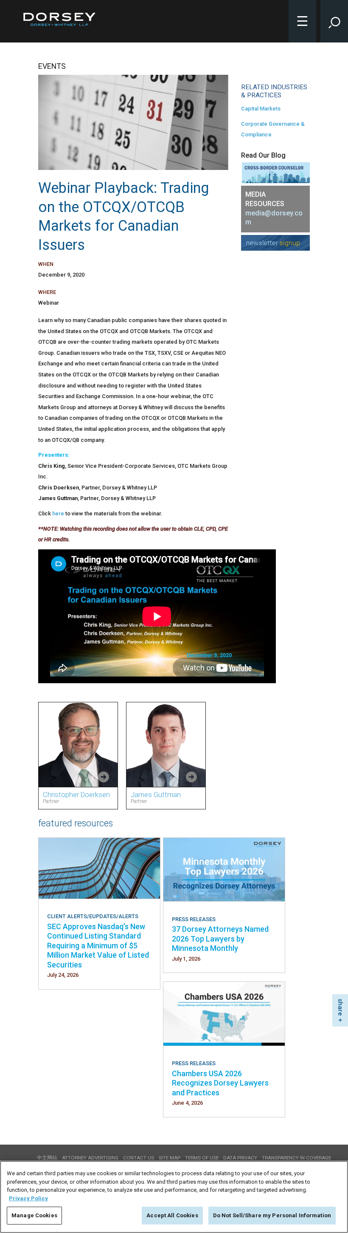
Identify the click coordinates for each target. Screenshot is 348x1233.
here (58, 513)
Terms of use (202, 1158)
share (340, 1007)
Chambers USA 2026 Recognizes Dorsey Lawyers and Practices (220, 1083)
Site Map (169, 1158)
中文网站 (47, 1158)
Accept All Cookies (172, 1215)
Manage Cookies (34, 1215)
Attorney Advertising (90, 1158)
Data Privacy (240, 1158)
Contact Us (138, 1158)
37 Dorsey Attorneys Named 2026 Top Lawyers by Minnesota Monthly (220, 939)
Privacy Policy (28, 1198)
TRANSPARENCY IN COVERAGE (296, 1158)
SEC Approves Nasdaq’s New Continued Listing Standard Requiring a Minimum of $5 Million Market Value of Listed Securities (98, 945)
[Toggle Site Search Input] (334, 21)
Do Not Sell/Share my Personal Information (272, 1215)
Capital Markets (261, 108)
